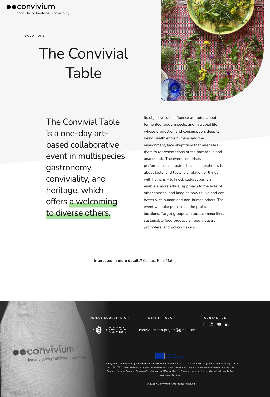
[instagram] (211, 324)
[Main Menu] (259, 9)
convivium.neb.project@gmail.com (167, 329)
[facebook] (204, 324)
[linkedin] (226, 324)
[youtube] (219, 324)
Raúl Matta (166, 260)
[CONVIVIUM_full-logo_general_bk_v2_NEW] (38, 5)
